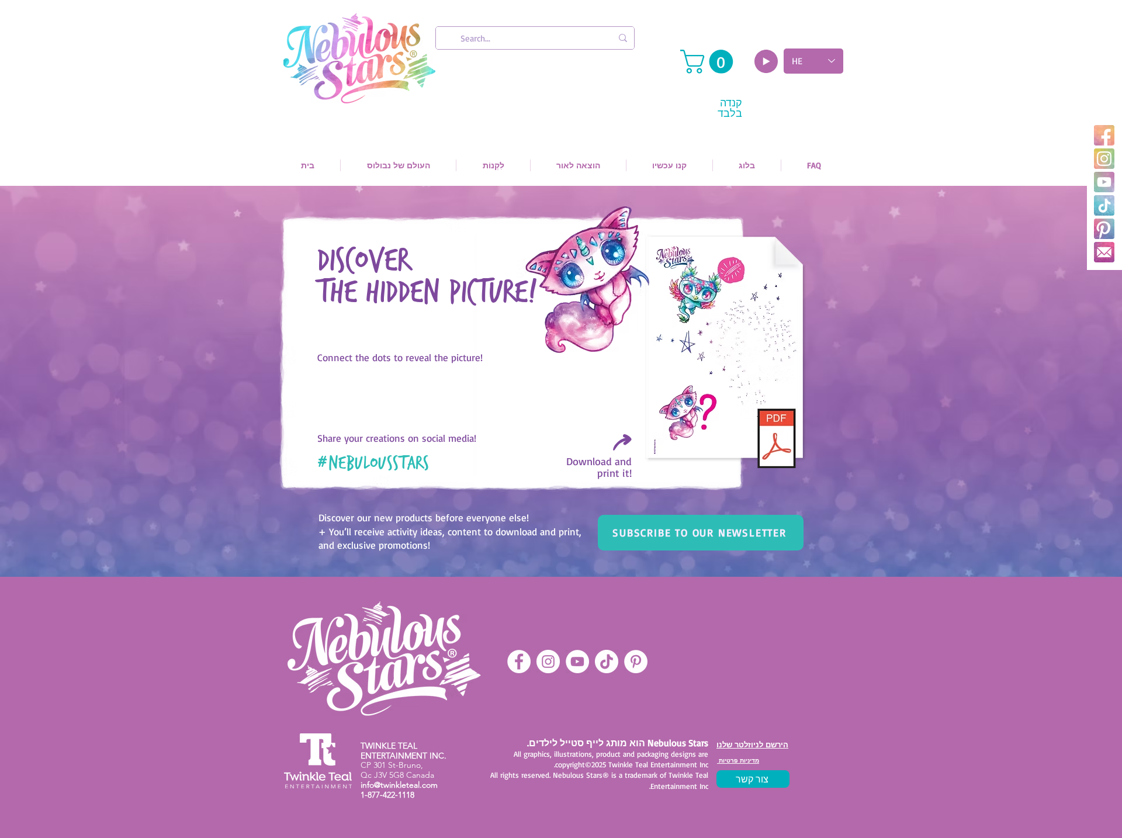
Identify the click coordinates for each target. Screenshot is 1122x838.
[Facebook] (1104, 135)
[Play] (766, 61)
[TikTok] (1104, 205)
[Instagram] (1104, 158)
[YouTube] (1104, 182)
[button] (709, 62)
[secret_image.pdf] (725, 352)
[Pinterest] (1104, 229)
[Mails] (1104, 252)
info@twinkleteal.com (399, 785)
